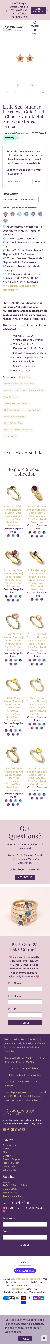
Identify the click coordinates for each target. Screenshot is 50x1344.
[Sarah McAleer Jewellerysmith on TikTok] (19, 1130)
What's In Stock (11, 1169)
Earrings (8, 390)
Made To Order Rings (13, 423)
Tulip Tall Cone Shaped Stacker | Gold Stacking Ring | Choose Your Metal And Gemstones (37, 776)
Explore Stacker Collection (25, 471)
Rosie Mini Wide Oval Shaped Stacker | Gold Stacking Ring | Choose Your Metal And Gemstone (13, 516)
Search (6, 1181)
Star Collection (10, 436)
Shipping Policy (11, 1188)
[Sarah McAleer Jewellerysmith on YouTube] (23, 1130)
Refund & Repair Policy (15, 1185)
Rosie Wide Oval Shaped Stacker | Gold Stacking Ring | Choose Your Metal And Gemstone (37, 514)
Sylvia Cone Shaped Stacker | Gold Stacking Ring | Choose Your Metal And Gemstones (37, 706)
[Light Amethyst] (5, 221)
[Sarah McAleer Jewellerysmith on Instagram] (12, 1130)
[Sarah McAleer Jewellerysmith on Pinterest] (16, 1130)
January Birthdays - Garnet (16, 403)
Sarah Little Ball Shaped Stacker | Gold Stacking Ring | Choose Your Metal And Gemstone (37, 642)
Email (12, 1009)
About (6, 1148)
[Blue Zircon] (19, 214)
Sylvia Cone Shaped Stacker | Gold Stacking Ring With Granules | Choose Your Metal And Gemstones (13, 709)
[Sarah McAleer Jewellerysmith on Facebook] (8, 1130)
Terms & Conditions (13, 1195)
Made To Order (33, 410)
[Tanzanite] (33, 214)
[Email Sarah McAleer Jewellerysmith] (4, 1130)
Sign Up (25, 1022)
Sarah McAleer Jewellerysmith (26, 1278)
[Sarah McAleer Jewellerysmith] (14, 28)
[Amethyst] (40, 214)
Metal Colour (10, 193)
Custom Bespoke (11, 1159)
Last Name (14, 996)
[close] (47, 10)
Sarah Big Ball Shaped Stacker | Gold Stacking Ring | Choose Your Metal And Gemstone (13, 642)
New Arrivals (9, 1166)
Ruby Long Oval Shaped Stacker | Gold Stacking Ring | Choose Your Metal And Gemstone (13, 578)
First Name (14, 983)
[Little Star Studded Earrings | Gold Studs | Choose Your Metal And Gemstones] (25, 58)
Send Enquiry (38, 10)
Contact (7, 1155)
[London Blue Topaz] (26, 214)
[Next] (32, 85)
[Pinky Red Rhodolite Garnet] (12, 214)
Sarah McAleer (23, 1282)
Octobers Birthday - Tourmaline (18, 429)
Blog (5, 1152)
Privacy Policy (10, 1192)
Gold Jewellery (10, 397)
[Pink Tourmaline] (5, 214)
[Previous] (18, 85)
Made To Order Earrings (14, 416)
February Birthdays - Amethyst (29, 390)
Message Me (25, 877)
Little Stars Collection (13, 410)
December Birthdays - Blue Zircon (19, 384)
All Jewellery (24, 377)
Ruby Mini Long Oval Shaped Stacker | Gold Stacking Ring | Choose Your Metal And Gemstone (37, 580)
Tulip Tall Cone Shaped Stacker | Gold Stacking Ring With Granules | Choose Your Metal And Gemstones (13, 779)
